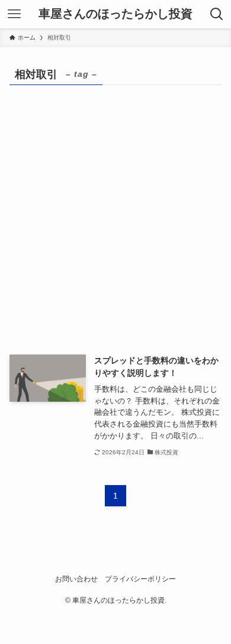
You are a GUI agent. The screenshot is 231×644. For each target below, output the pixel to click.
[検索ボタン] (217, 14)
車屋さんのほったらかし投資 (115, 14)
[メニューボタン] (14, 14)
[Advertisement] (115, 233)
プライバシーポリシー (140, 579)
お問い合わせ (76, 579)
